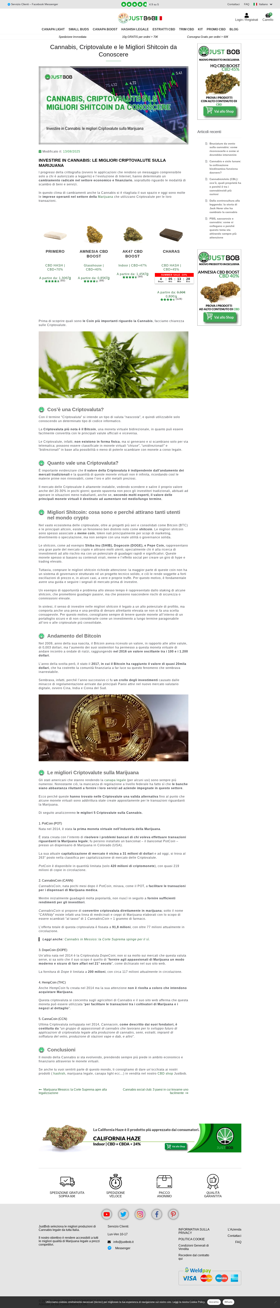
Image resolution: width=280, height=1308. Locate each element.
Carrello (267, 16)
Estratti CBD (164, 29)
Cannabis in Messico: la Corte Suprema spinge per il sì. (107, 939)
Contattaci (233, 4)
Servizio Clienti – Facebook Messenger (34, 4)
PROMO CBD (216, 29)
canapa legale (115, 780)
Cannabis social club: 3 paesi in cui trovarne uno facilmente (155, 1091)
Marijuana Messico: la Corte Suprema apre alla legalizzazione (73, 1091)
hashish (59, 1073)
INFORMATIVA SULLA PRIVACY (193, 1231)
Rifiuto (229, 1301)
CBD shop (165, 1073)
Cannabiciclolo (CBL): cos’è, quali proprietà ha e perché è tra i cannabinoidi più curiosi (225, 187)
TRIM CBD (186, 29)
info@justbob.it (123, 1241)
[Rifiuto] (275, 1302)
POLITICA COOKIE (191, 1239)
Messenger (122, 1248)
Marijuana (106, 196)
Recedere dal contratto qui (193, 1257)
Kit (200, 29)
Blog (234, 29)
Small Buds (79, 29)
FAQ (246, 4)
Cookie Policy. (197, 1302)
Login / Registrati (246, 19)
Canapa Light (53, 29)
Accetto (214, 1301)
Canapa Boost (105, 29)
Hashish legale (135, 29)
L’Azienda (234, 1229)
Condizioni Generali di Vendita (193, 1247)
